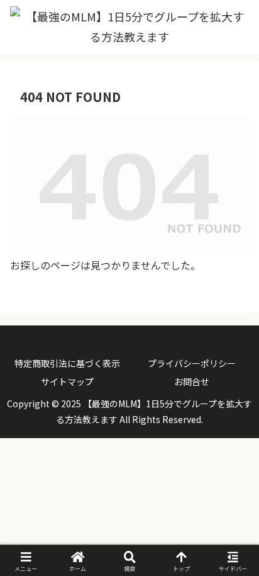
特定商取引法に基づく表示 (67, 363)
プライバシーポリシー (192, 363)
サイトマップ (67, 381)
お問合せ (191, 381)
